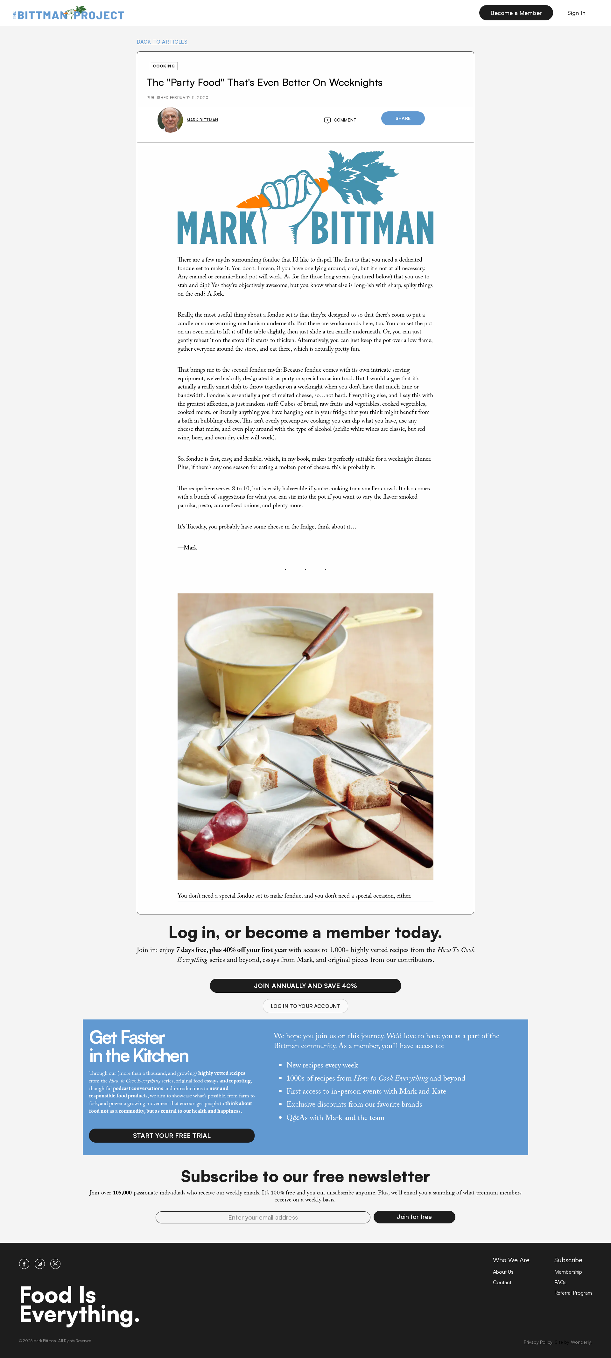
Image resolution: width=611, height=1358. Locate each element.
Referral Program (573, 1293)
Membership (568, 1272)
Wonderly (581, 1342)
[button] (414, 1217)
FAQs (560, 1282)
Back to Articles (162, 41)
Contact (502, 1282)
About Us (503, 1272)
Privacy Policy (538, 1342)
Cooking (164, 66)
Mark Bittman (202, 119)
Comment (345, 119)
